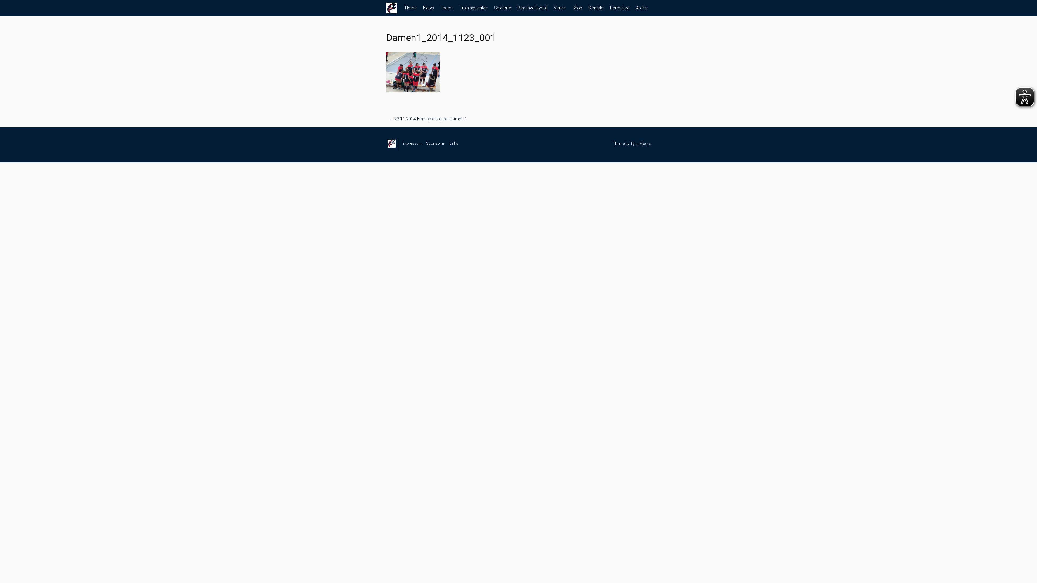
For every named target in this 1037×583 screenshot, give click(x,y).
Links (453, 143)
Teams (446, 8)
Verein (560, 8)
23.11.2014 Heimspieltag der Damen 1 (428, 118)
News (428, 8)
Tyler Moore (640, 143)
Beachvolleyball (532, 8)
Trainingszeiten (474, 8)
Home (411, 8)
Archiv (642, 8)
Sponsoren (435, 143)
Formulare (619, 8)
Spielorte (502, 8)
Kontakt (596, 8)
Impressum (412, 143)
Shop (577, 8)
